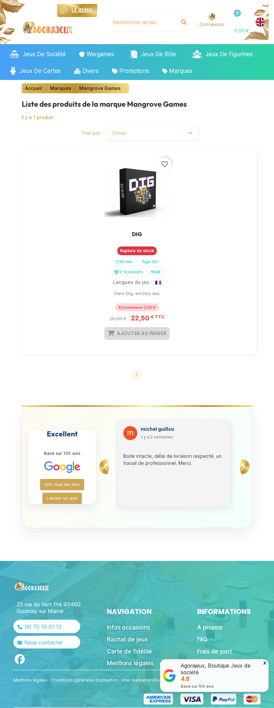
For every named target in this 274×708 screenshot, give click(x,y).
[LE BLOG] (64, 10)
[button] (242, 30)
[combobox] (141, 22)
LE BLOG (82, 10)
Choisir (153, 133)
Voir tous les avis (62, 484)
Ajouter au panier (142, 333)
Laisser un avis (62, 498)
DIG (137, 234)
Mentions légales (30, 680)
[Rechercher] (183, 22)
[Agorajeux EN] (260, 22)
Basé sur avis (197, 686)
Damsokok (154, 429)
